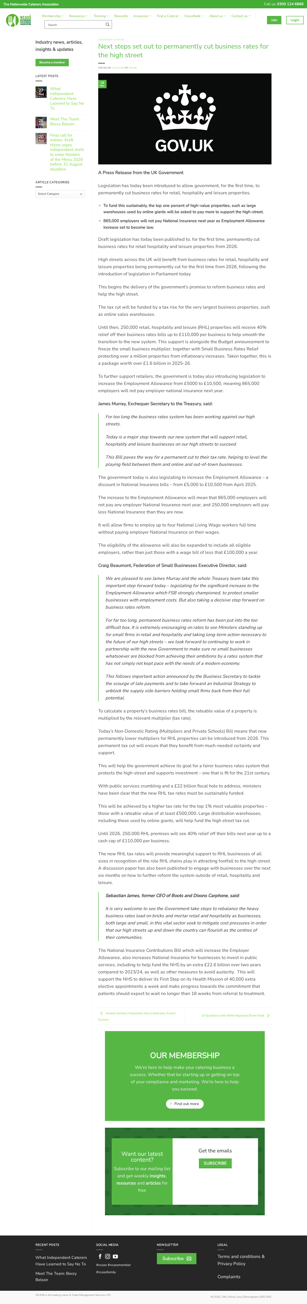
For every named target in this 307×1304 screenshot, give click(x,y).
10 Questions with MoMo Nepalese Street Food (233, 1016)
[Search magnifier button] (108, 24)
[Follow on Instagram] (107, 1257)
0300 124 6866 (290, 4)
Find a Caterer (167, 16)
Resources (77, 16)
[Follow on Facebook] (100, 1257)
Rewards (121, 16)
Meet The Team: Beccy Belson (65, 121)
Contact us (239, 16)
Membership (51, 16)
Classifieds (192, 16)
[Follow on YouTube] (115, 1257)
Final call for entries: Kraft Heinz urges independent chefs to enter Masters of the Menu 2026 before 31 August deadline (67, 152)
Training (100, 16)
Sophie (133, 67)
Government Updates (111, 39)
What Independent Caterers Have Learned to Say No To (67, 98)
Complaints (229, 1277)
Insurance (140, 16)
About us (216, 16)
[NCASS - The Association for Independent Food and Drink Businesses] (19, 20)
